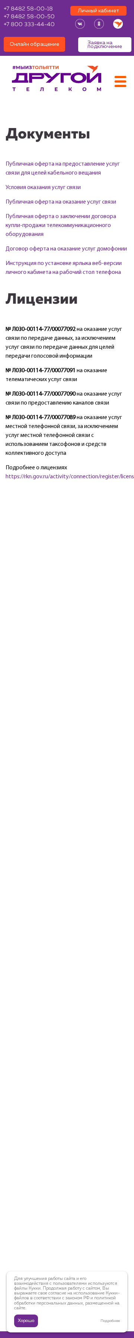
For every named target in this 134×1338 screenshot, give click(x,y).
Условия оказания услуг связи (43, 188)
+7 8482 (28, 9)
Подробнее (110, 1321)
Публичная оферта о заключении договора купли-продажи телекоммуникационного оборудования (61, 225)
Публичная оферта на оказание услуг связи (61, 202)
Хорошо (26, 1321)
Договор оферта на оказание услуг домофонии (66, 249)
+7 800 (29, 25)
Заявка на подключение (104, 44)
